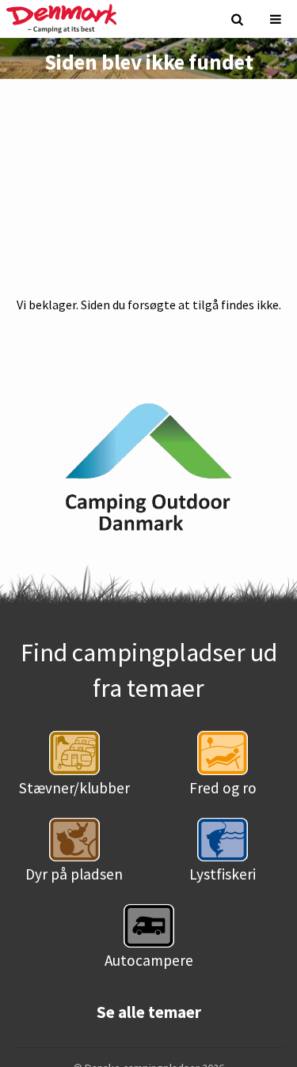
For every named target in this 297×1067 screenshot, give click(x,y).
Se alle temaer (149, 1012)
